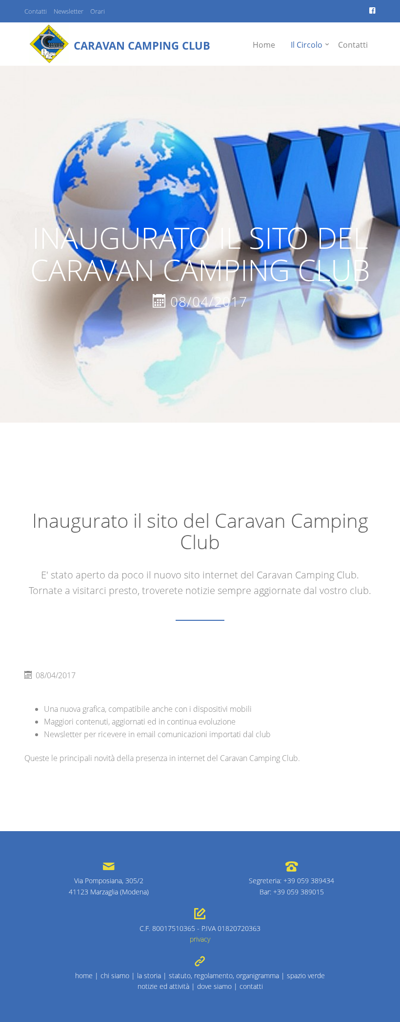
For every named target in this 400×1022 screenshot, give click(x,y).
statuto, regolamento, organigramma (224, 975)
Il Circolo (306, 44)
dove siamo (214, 986)
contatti (251, 986)
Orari (97, 11)
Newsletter (68, 11)
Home (264, 44)
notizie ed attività (163, 986)
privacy (200, 939)
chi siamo (114, 975)
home (84, 975)
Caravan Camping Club (142, 45)
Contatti (35, 11)
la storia (149, 975)
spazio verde (306, 975)
